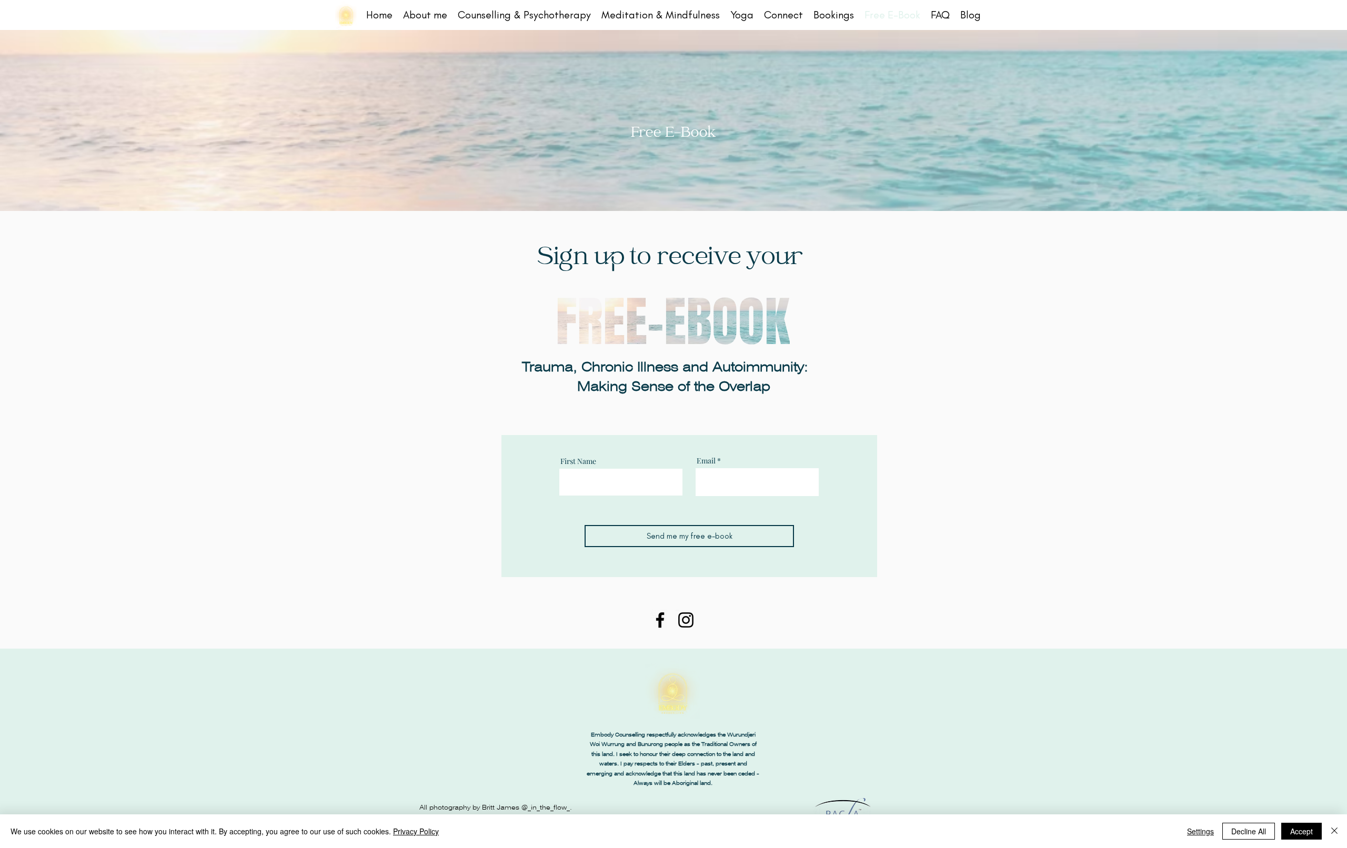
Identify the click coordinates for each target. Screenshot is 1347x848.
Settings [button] (1200, 831)
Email (706, 461)
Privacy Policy (416, 831)
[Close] (1334, 831)
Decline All (1248, 831)
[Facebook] (660, 620)
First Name (578, 461)
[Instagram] (686, 620)
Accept (1301, 831)
